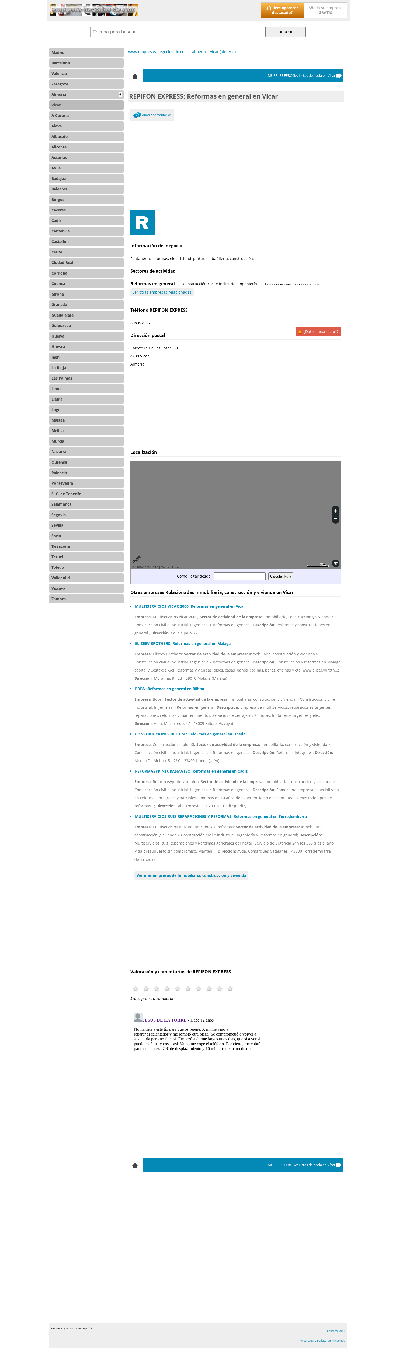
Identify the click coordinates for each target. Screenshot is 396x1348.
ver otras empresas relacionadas (162, 292)
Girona (57, 294)
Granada (59, 304)
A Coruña (60, 115)
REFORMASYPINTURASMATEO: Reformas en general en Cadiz (191, 771)
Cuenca (58, 283)
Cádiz (56, 220)
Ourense (59, 462)
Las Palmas (61, 378)
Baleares (59, 189)
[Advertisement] (235, 164)
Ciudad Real (62, 262)
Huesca (58, 346)
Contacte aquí (336, 1331)
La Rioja (58, 367)
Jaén (55, 357)
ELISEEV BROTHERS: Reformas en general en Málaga (183, 643)
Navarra (58, 451)
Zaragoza (59, 83)
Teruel (57, 556)
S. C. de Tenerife (66, 493)
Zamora (58, 598)
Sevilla (57, 525)
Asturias (59, 157)
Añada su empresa (325, 10)
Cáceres (58, 210)
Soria (56, 535)
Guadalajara (62, 315)
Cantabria (60, 231)
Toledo (57, 567)
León (56, 388)
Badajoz (58, 178)
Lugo (56, 409)
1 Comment (137, 116)
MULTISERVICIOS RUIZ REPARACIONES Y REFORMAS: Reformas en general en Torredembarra (221, 816)
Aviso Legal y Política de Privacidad (322, 1340)
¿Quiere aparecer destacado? (282, 10)
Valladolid (60, 577)
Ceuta (56, 252)
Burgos (57, 199)
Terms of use (170, 567)
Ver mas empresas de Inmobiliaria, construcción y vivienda (191, 875)
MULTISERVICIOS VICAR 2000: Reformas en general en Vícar (190, 606)
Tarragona (60, 546)
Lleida (56, 399)
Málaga (58, 420)
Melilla (57, 430)
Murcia (57, 441)
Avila (56, 168)
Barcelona (60, 62)
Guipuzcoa (61, 325)
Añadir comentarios (157, 115)
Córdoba (59, 273)
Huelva (57, 336)
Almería (86, 94)
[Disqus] (236, 1078)
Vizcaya (58, 588)
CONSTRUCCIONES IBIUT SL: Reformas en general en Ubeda (190, 733)
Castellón (60, 241)
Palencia (59, 472)
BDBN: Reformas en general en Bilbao (169, 688)
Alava (56, 125)
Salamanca (61, 504)
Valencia (59, 73)
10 (230, 988)
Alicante (59, 147)
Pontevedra (62, 483)
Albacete (59, 136)
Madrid (58, 52)
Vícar (56, 104)
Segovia (58, 514)
